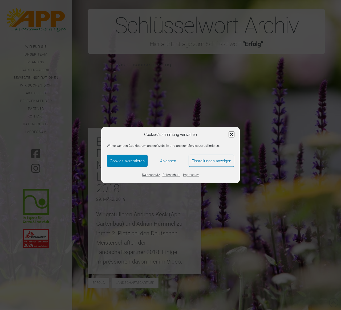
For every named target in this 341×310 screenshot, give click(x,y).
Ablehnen (168, 160)
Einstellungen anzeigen (211, 160)
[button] (231, 134)
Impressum (191, 175)
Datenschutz (151, 175)
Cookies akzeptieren (127, 160)
